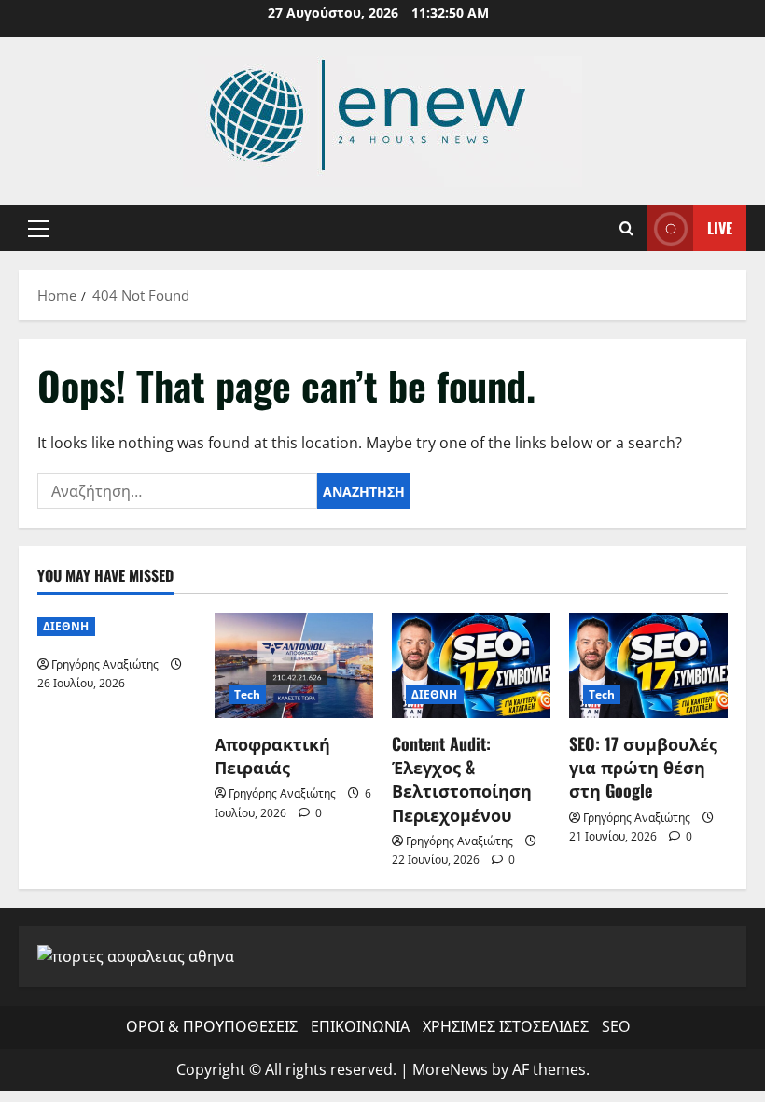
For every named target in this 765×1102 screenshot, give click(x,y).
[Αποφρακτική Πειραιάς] (294, 665)
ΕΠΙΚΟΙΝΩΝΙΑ (360, 1026)
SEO (616, 1026)
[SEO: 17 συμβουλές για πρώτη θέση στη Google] (648, 665)
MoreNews (450, 1069)
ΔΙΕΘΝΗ (66, 626)
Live (719, 228)
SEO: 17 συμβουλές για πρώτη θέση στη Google (643, 766)
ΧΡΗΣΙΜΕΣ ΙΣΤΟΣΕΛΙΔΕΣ (506, 1026)
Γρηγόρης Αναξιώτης (105, 664)
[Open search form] (626, 228)
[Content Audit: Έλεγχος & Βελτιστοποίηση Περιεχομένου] (471, 665)
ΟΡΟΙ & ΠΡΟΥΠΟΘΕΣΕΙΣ (212, 1026)
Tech (247, 694)
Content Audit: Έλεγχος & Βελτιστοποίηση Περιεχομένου (462, 778)
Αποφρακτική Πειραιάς (272, 755)
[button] (39, 228)
